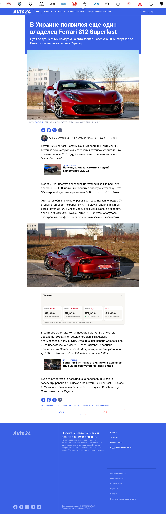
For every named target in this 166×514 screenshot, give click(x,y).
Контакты (114, 494)
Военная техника (76, 11)
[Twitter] (21, 507)
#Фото (77, 405)
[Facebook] (15, 507)
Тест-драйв (60, 11)
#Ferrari (67, 405)
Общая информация (118, 473)
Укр (144, 11)
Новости (48, 11)
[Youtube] (27, 507)
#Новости (88, 405)
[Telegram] (33, 507)
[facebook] (49, 130)
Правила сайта (116, 484)
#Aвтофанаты (103, 405)
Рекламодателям (117, 479)
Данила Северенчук (59, 138)
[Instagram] (39, 507)
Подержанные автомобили (99, 11)
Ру (152, 11)
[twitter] (54, 130)
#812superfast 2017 (51, 405)
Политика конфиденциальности (123, 499)
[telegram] (43, 130)
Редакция (114, 489)
